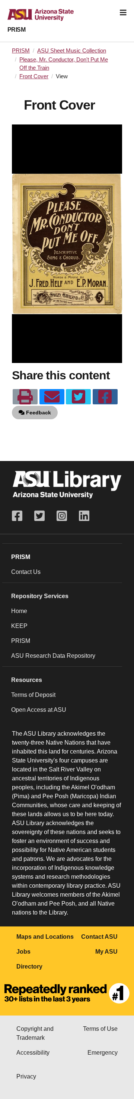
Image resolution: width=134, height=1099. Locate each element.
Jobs (23, 951)
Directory (29, 966)
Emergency (102, 1052)
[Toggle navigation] (123, 12)
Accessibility (33, 1052)
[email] (51, 397)
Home (19, 611)
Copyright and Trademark (35, 1033)
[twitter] (78, 397)
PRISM (16, 29)
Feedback (38, 413)
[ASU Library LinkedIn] (84, 516)
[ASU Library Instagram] (62, 516)
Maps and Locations (45, 937)
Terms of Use (100, 1029)
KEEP (19, 626)
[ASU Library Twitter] (39, 516)
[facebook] (105, 397)
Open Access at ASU (38, 710)
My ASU (106, 951)
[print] (25, 397)
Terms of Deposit (33, 695)
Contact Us (26, 572)
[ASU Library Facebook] (20, 516)
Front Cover (33, 76)
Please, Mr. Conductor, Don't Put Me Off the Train (63, 64)
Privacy (26, 1076)
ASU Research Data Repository (53, 656)
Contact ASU (99, 937)
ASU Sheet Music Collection (71, 51)
